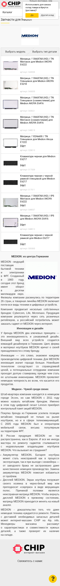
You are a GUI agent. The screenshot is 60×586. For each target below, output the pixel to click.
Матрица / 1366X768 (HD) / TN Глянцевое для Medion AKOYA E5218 (37, 81)
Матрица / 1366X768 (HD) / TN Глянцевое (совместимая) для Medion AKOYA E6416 (37, 100)
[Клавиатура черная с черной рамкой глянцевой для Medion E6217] (11, 183)
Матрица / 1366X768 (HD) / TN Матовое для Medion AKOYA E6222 (37, 61)
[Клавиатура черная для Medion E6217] (11, 163)
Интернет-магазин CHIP (29, 549)
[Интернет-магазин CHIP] (10, 4)
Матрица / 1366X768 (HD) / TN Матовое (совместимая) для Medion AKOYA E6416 (37, 120)
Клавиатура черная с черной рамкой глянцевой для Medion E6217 (37, 178)
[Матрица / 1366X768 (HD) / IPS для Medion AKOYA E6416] (11, 222)
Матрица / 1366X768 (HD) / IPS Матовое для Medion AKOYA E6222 (37, 198)
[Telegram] (30, 568)
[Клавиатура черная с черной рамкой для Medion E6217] (11, 242)
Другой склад (47, 15)
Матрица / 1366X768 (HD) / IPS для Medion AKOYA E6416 (37, 217)
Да (32, 15)
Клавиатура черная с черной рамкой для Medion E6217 (36, 236)
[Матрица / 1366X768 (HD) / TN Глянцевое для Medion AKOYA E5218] (11, 85)
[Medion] (30, 36)
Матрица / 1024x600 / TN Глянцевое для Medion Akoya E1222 (36, 139)
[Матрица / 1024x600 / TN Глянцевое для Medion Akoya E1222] (11, 143)
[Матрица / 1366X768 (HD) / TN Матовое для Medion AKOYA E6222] (11, 66)
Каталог (7, 12)
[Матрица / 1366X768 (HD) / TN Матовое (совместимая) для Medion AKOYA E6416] (11, 124)
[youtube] (36, 568)
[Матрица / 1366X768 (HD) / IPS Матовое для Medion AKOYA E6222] (11, 203)
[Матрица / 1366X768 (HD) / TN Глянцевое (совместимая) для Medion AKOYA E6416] (11, 104)
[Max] (24, 568)
